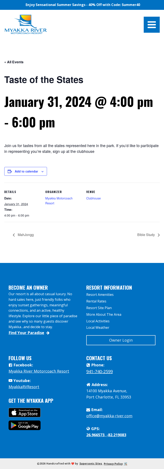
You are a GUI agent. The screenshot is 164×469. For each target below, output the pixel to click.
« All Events (13, 61)
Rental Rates (96, 301)
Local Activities (98, 321)
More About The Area (103, 314)
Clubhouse (93, 198)
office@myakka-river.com (109, 415)
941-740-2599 (99, 371)
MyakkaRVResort (24, 386)
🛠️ (125, 464)
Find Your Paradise (26, 332)
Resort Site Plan (99, 307)
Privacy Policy (113, 464)
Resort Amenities (100, 294)
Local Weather (97, 327)
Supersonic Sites (91, 463)
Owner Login (121, 340)
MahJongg (25, 234)
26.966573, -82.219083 (106, 434)
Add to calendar (26, 171)
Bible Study (146, 234)
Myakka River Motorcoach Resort (39, 371)
